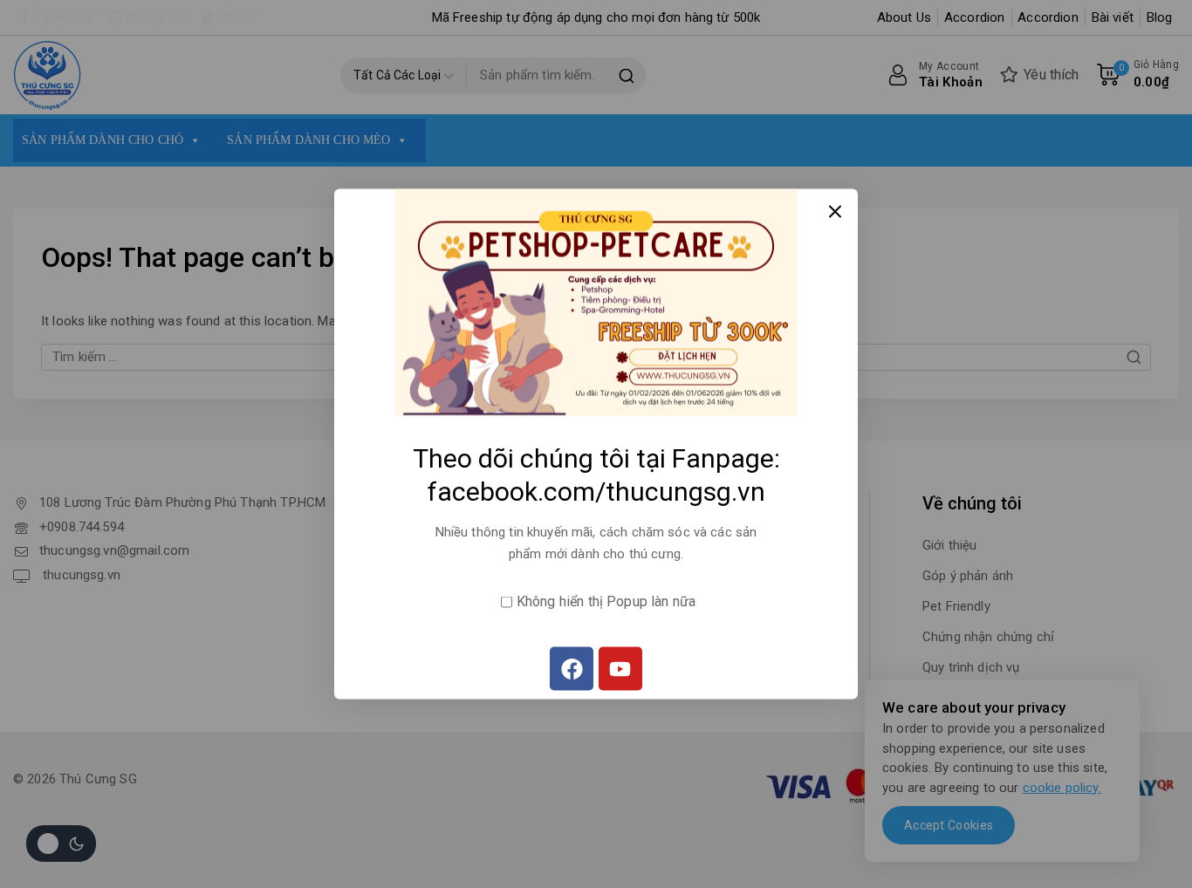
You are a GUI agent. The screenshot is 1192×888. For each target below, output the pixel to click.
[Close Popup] (835, 211)
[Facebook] (571, 669)
